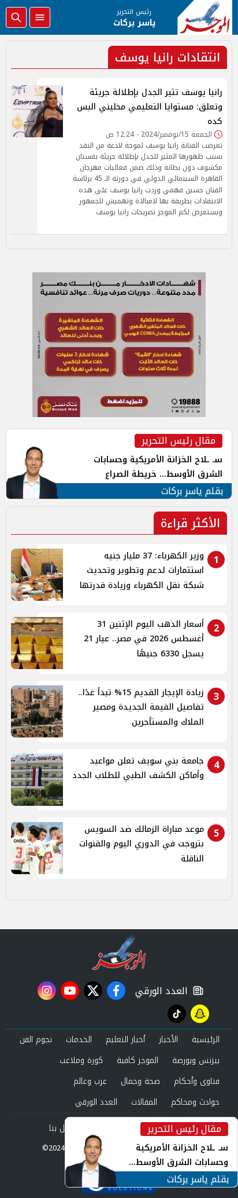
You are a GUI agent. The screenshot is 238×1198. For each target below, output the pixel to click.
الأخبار (168, 1039)
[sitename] (119, 952)
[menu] (39, 17)
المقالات (144, 1102)
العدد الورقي (159, 991)
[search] (16, 17)
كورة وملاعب (81, 1060)
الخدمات (79, 1039)
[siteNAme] (204, 17)
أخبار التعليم (125, 1039)
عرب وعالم (90, 1081)
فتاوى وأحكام (197, 1081)
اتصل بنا (62, 1128)
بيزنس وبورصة (196, 1060)
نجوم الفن (36, 1039)
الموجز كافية (137, 1060)
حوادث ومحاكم (195, 1102)
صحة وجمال (140, 1081)
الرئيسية (206, 1039)
